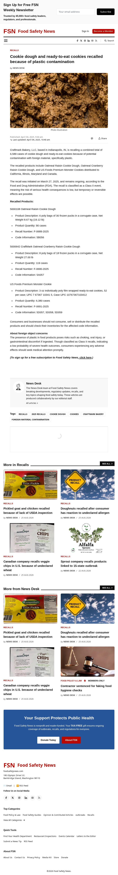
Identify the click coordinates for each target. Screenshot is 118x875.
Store (56, 857)
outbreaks (80, 815)
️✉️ (7, 785)
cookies (74, 414)
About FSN (71, 740)
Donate (64, 857)
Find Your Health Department (17, 836)
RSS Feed (28, 841)
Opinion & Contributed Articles (58, 815)
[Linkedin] (88, 40)
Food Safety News (62, 871)
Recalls (14, 50)
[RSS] (96, 40)
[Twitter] (81, 40)
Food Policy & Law (71, 681)
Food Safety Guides (32, 815)
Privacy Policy (33, 857)
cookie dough (58, 414)
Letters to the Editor (86, 836)
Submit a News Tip (12, 841)
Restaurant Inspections (45, 836)
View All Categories (12, 820)
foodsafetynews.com (13, 771)
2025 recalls (38, 414)
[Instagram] (85, 40)
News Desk (19, 68)
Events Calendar (66, 836)
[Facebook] (77, 40)
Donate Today (48, 740)
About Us (7, 857)
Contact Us (20, 857)
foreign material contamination (30, 419)
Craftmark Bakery (93, 414)
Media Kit (47, 857)
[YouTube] (92, 40)
